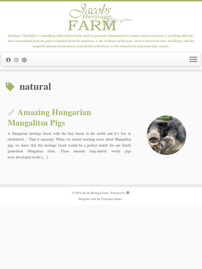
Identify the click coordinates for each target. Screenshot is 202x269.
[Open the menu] (193, 60)
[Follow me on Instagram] (18, 60)
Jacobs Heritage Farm (95, 193)
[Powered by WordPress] (128, 192)
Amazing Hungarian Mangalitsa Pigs (49, 117)
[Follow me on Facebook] (10, 60)
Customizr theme (111, 199)
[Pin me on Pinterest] (26, 60)
